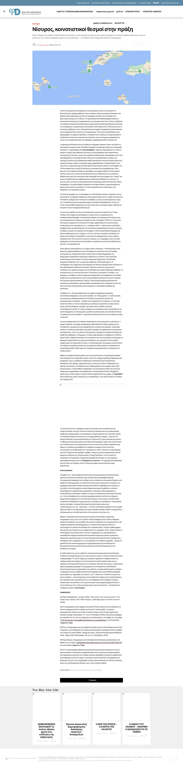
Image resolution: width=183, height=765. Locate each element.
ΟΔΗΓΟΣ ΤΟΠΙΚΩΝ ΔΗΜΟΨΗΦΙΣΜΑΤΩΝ (75, 11)
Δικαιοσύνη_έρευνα (170, 3)
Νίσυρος (87, 670)
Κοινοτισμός (80, 670)
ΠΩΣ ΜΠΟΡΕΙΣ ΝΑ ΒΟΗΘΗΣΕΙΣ (124, 3)
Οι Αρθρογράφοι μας (63, 758)
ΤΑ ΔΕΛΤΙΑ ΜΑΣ (145, 3)
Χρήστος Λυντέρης (102, 733)
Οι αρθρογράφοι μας (100, 3)
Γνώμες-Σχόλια (43, 758)
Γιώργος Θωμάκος (42, 741)
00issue (72, 670)
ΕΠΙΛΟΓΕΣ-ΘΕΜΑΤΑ (152, 11)
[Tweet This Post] (137, 44)
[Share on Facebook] (133, 44)
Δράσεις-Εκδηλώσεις (102, 23)
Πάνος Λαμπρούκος (132, 736)
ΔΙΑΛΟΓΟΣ (119, 23)
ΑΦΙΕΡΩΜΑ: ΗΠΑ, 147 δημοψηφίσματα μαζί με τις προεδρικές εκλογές (65, 757)
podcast (156, 3)
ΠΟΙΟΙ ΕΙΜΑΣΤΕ (83, 3)
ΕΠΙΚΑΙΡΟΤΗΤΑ (133, 11)
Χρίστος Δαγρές (44, 45)
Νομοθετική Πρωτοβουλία (124, 757)
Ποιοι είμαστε (41, 757)
